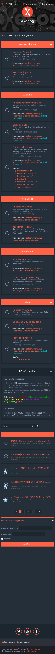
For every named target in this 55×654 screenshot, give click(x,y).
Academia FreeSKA (22, 227)
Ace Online (27, 199)
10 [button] (36, 511)
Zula (27, 302)
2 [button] (22, 511)
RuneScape (27, 251)
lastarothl (34, 65)
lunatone (26, 65)
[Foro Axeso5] (27, 11)
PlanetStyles (35, 649)
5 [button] (31, 511)
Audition (27, 94)
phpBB (15, 649)
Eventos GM (22, 179)
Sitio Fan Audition (33, 399)
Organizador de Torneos (14, 399)
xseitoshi (28, 63)
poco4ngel (17, 65)
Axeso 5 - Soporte (22, 72)
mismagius (37, 63)
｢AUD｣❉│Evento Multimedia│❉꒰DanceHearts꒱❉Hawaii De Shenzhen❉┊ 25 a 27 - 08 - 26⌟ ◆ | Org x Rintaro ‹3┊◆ (31, 454)
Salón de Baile (20, 125)
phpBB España (30, 651)
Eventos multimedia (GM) (27, 182)
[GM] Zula (20, 402)
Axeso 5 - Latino (27, 44)
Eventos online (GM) (25, 184)
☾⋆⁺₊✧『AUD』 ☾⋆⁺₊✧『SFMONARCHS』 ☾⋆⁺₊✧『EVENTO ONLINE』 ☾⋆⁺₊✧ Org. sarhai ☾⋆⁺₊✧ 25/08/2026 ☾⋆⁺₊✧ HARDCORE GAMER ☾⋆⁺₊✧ (31, 468)
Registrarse (19, 521)
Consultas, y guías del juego (27, 277)
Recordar (7, 539)
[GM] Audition (9, 402)
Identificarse (6, 521)
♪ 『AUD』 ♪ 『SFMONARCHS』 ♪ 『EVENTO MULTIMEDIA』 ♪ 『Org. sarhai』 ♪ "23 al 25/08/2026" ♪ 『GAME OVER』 (31, 497)
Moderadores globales (39, 397)
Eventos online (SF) (25, 176)
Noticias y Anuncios (22, 206)
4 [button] (28, 511)
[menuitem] (9, 4)
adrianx (47, 415)
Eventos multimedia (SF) (27, 173)
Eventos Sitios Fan (24, 171)
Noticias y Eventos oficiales (27, 102)
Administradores (21, 397)
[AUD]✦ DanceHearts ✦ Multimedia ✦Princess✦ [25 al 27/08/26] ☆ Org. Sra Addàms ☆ (31, 441)
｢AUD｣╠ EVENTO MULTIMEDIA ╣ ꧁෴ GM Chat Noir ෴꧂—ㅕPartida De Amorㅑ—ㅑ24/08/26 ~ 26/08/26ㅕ (31, 482)
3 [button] (25, 511)
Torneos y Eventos (22, 147)
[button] (16, 511)
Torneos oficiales (24, 187)
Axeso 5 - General (22, 52)
